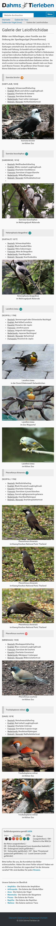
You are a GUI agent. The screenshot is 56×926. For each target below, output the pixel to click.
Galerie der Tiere (21, 20)
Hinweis (36, 870)
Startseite (6, 20)
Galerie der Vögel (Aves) (12, 22)
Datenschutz (23, 918)
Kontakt (44, 918)
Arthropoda (12, 889)
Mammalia (12, 895)
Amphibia (11, 886)
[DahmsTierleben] (28, 5)
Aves (9, 892)
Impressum (34, 918)
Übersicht (13, 918)
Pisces (10, 897)
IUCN (29, 831)
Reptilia (10, 900)
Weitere (10, 903)
